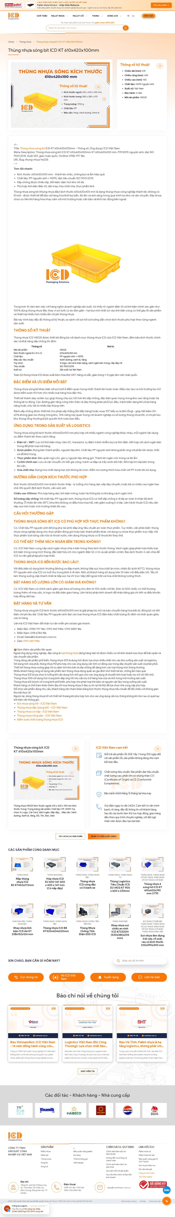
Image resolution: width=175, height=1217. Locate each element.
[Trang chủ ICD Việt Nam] (20, 1110)
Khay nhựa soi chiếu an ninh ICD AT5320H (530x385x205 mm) (120, 932)
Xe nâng (77, 1155)
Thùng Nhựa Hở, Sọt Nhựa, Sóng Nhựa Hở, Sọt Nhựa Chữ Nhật (152, 877)
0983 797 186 (69, 1188)
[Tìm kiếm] (126, 27)
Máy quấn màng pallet (82, 1151)
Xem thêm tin (87, 1071)
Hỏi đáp (143, 1201)
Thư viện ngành (145, 1177)
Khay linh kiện (19, 921)
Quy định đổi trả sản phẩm (117, 1171)
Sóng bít (44, 1163)
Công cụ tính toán (146, 1173)
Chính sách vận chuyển (158, 1201)
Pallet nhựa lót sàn (147, 1155)
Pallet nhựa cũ (145, 1151)
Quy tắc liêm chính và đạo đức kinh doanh (119, 1176)
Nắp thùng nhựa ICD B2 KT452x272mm (22, 882)
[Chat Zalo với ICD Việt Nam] (167, 1190)
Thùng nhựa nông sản (152, 932)
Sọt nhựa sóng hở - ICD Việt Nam (37, 703)
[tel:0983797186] (167, 1201)
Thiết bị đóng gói (80, 1159)
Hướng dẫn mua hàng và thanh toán (116, 1159)
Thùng (95, 16)
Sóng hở (44, 1166)
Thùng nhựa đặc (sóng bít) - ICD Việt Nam (42, 707)
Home (11, 42)
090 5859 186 (75, 1190)
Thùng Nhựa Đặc (55, 875)
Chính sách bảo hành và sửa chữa (116, 1165)
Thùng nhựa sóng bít (32, 148)
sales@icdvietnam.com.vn (118, 1188)
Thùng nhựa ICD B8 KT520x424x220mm (56, 929)
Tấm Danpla (78, 1163)
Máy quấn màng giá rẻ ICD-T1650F (148, 1160)
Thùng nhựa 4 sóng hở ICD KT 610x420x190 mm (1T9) (152, 888)
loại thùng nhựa (69, 653)
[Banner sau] (104, 99)
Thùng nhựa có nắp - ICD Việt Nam (38, 711)
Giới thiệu (42, 16)
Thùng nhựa (25, 42)
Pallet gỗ (78, 16)
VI (128, 16)
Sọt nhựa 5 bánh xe (147, 1165)
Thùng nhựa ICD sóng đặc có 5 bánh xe (87, 884)
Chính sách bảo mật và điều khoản (116, 1152)
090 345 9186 (31, 641)
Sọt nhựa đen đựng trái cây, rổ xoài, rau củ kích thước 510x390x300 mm (152, 940)
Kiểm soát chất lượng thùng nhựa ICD (40, 719)
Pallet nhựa (57, 16)
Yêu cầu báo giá (145, 1169)
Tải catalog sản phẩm (70, 836)
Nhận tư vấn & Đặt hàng (104, 836)
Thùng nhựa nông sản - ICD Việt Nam (39, 715)
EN (133, 16)
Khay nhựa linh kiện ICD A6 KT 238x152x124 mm (22, 931)
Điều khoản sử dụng (129, 1201)
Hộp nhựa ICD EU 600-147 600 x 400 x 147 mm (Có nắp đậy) (55, 883)
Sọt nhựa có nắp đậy (152, 921)
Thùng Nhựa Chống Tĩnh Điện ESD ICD (87, 931)
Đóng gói (112, 16)
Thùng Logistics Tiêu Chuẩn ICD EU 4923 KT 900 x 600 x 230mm (120, 886)
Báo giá (148, 16)
